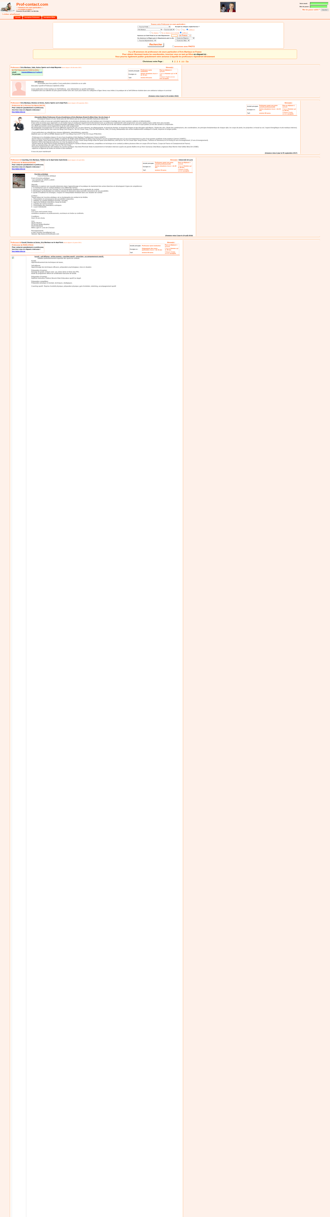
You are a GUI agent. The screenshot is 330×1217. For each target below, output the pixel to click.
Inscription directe (18, 112)
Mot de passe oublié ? (311, 10)
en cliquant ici (200, 54)
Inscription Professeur (32, 17)
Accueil (17, 17)
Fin (187, 61)
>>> (182, 61)
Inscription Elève (49, 17)
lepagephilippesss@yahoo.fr (32, 72)
